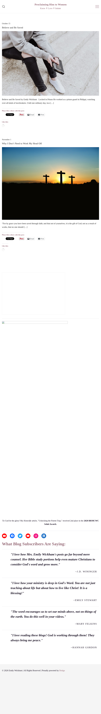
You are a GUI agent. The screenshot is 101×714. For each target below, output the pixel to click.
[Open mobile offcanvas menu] (97, 6)
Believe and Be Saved (12, 27)
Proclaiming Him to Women (51, 4)
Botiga (62, 670)
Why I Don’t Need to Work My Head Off (22, 143)
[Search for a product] (3, 6)
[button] (3, 271)
